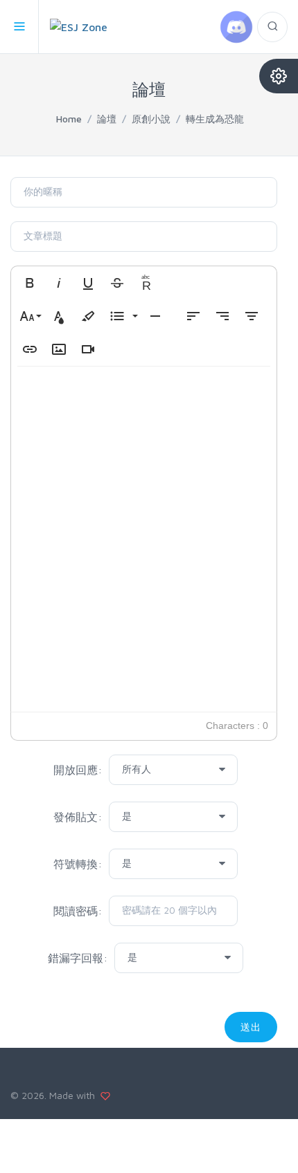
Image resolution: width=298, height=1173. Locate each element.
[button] (30, 283)
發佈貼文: (77, 817)
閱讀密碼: (77, 911)
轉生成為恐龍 (215, 118)
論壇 (106, 118)
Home (69, 118)
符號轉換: (77, 864)
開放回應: (77, 770)
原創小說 (151, 118)
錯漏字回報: (77, 958)
